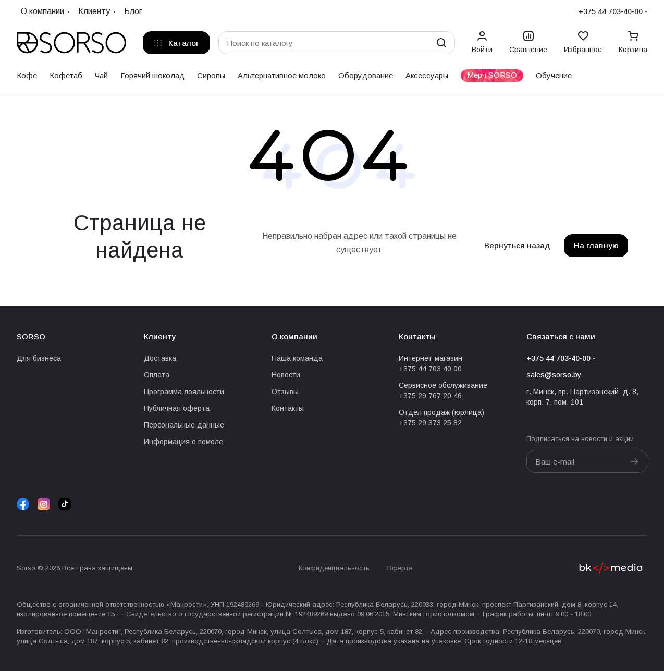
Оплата (156, 375)
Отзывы (285, 391)
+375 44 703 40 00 (430, 368)
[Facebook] (23, 504)
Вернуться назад (517, 245)
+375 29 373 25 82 (430, 423)
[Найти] (441, 43)
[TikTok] (64, 504)
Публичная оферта (177, 408)
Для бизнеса (39, 358)
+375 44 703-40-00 (611, 11)
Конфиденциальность (334, 568)
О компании (294, 336)
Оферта (399, 568)
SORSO (31, 336)
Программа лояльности (184, 391)
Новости (286, 375)
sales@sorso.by (553, 375)
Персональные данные (184, 425)
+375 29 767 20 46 (430, 396)
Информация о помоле (183, 441)
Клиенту (160, 336)
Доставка (160, 358)
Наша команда (297, 358)
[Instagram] (44, 504)
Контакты (288, 408)
